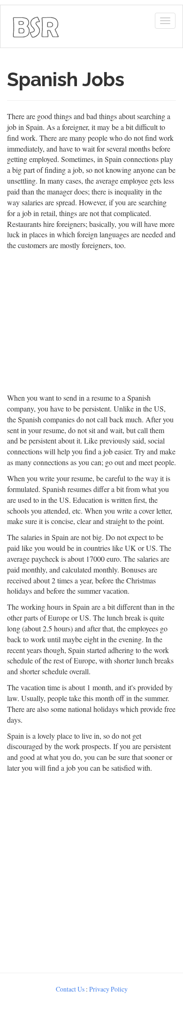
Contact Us (70, 989)
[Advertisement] (91, 870)
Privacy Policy (108, 989)
